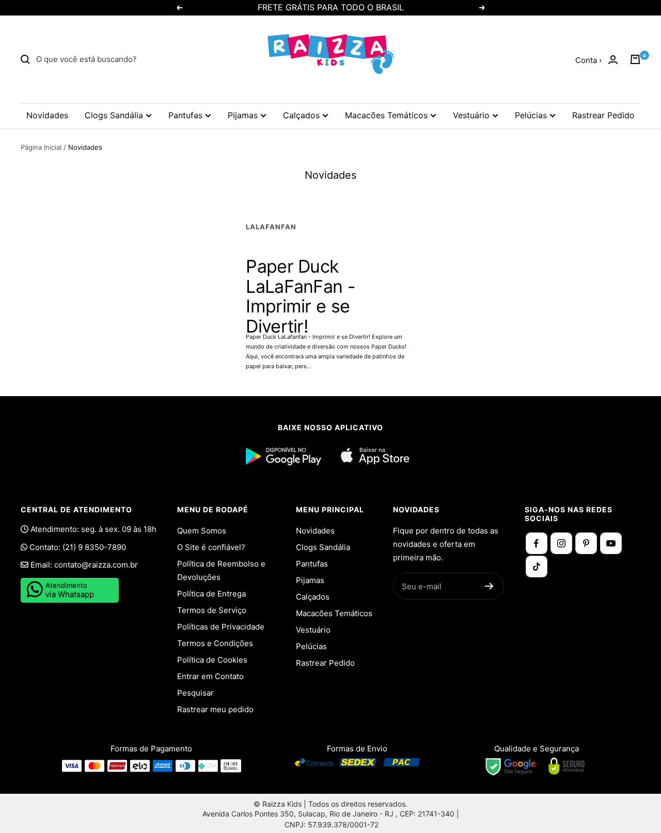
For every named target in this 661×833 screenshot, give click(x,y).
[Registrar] (489, 586)
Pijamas (243, 115)
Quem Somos (201, 531)
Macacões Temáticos (386, 115)
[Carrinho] (635, 59)
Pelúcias (531, 115)
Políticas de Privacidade (220, 627)
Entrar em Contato (210, 676)
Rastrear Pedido (603, 115)
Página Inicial (41, 147)
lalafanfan (271, 227)
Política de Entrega (211, 594)
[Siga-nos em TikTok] (536, 566)
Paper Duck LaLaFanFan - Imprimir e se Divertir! (300, 296)
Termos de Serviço (211, 610)
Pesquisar (195, 693)
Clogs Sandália (114, 115)
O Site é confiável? (211, 547)
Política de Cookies (212, 660)
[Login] (613, 59)
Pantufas (185, 115)
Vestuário (471, 115)
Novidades (47, 115)
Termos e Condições (215, 643)
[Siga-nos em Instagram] (561, 543)
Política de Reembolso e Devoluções (221, 570)
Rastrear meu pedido (215, 709)
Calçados (301, 115)
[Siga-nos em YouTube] (611, 543)
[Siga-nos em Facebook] (536, 543)
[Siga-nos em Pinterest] (586, 543)
